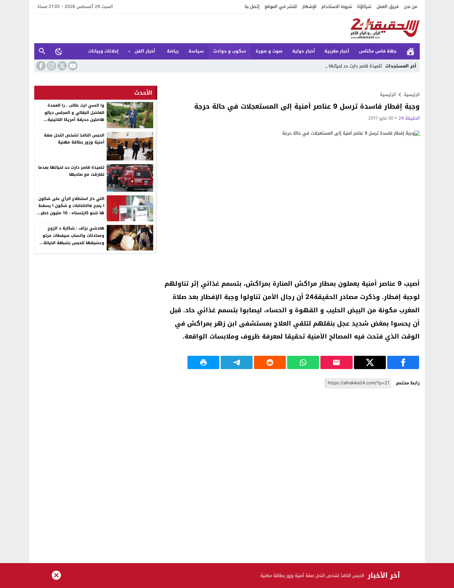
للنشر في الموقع (281, 6)
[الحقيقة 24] (227, 28)
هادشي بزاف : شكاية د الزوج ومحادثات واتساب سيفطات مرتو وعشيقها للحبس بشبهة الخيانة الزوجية (73, 239)
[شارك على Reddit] (270, 362)
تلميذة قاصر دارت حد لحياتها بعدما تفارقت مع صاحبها (71, 171)
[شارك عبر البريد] (336, 362)
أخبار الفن (145, 51)
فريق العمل (388, 6)
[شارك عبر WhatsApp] (303, 362)
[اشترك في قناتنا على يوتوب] (72, 65)
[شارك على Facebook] (403, 362)
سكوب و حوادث (229, 51)
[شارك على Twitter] (370, 362)
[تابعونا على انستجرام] (51, 65)
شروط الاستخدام (336, 6)
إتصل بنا (252, 6)
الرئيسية (410, 51)
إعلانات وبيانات (103, 51)
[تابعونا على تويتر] (61, 65)
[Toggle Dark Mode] (58, 51)
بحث (42, 51)
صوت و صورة (269, 51)
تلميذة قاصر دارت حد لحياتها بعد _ (350, 66)
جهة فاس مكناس (378, 51)
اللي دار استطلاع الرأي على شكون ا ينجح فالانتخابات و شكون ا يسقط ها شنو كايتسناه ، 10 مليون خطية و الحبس (71, 209)
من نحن (410, 6)
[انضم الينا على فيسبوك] (40, 65)
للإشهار (309, 6)
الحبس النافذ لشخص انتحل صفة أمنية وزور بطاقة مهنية (74, 139)
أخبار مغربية (336, 51)
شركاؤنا (364, 6)
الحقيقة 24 (409, 118)
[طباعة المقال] (203, 362)
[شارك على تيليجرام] (236, 362)
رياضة (173, 51)
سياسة (196, 51)
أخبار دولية (303, 51)
